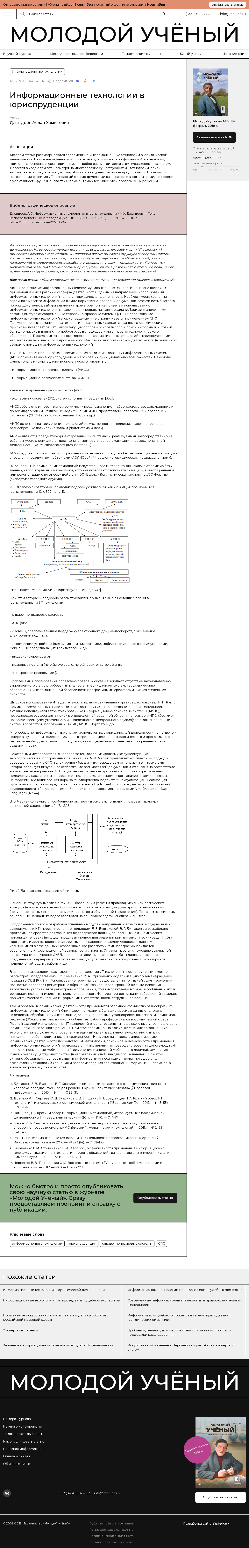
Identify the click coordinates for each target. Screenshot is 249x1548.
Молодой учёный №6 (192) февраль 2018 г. (215, 123)
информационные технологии (37, 1243)
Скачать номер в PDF (214, 137)
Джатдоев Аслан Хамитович (39, 122)
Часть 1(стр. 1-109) (207, 158)
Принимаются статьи (196, 1449)
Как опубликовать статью (23, 1441)
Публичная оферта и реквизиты (111, 1523)
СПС (161, 1243)
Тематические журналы (141, 54)
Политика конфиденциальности (111, 1536)
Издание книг (234, 54)
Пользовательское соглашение (111, 1529)
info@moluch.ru (233, 14)
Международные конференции (76, 54)
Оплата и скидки (17, 1456)
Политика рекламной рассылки (111, 1542)
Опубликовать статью (228, 4)
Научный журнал (17, 54)
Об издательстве (17, 1464)
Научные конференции (22, 1426)
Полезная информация (22, 1449)
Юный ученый (192, 54)
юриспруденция (82, 1243)
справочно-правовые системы (127, 1243)
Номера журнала (17, 1419)
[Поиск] (163, 14)
